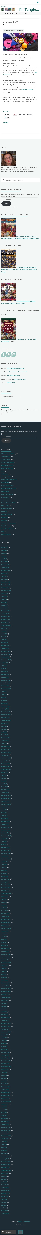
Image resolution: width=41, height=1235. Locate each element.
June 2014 (4, 867)
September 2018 (6, 758)
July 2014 (4, 865)
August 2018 (4, 761)
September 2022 (6, 660)
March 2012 (4, 945)
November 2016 (5, 798)
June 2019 (4, 743)
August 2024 (4, 593)
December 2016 (5, 795)
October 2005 (5, 1167)
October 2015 (5, 833)
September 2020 (6, 720)
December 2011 (5, 954)
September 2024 (6, 591)
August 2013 (4, 896)
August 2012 (4, 931)
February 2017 (5, 790)
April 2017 (4, 784)
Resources (4, 517)
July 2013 (4, 899)
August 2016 (4, 807)
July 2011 (4, 968)
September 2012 (6, 928)
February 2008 (5, 1087)
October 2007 (5, 1098)
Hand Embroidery (6, 500)
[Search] (3, 180)
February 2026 (5, 565)
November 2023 (5, 619)
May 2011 (4, 974)
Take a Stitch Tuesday (7, 529)
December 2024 (5, 582)
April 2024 (4, 605)
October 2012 (5, 925)
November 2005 (5, 1164)
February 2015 (5, 847)
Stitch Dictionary (6, 526)
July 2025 (4, 576)
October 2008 (5, 1064)
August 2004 (4, 1196)
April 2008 (4, 1081)
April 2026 (4, 559)
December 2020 (5, 712)
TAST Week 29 (11, 383)
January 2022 (5, 677)
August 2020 (4, 723)
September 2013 (6, 893)
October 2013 (5, 890)
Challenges (4, 474)
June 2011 (4, 971)
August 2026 (4, 547)
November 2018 (5, 752)
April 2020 (4, 732)
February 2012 (5, 948)
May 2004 (4, 1205)
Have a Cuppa (5, 505)
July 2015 (4, 841)
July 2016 (4, 810)
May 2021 (4, 697)
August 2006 (4, 1139)
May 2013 (4, 905)
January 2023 (5, 648)
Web (2, 531)
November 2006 (5, 1130)
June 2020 (4, 729)
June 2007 (4, 1110)
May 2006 (4, 1147)
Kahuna (20, 1221)
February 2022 (5, 674)
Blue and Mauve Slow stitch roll (15, 368)
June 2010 (4, 1006)
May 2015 (4, 844)
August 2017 (4, 772)
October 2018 (5, 755)
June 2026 (4, 553)
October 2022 (5, 657)
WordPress (27, 1221)
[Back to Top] (20, 1232)
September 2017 (6, 769)
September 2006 (6, 1136)
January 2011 (5, 986)
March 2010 (4, 1014)
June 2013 (4, 902)
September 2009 (6, 1032)
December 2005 (5, 1162)
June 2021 (4, 694)
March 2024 (4, 608)
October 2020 (5, 717)
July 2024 (4, 596)
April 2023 (4, 640)
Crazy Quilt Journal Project (8, 480)
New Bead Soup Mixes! (13, 375)
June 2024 (4, 599)
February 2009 (5, 1052)
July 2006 (4, 1141)
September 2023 (6, 625)
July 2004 (4, 1199)
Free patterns (5, 497)
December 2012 (5, 919)
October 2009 (5, 1029)
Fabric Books (5, 491)
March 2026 (4, 562)
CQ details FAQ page (27, 89)
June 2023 (4, 634)
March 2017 (4, 787)
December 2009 (5, 1023)
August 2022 (4, 663)
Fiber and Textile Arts (7, 494)
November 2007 (5, 1095)
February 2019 (5, 746)
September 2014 (6, 859)
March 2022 (4, 671)
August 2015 (4, 839)
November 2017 (5, 766)
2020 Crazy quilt (5, 456)
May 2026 (4, 556)
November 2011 (5, 957)
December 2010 (5, 989)
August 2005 (4, 1173)
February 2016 (5, 821)
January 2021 (5, 709)
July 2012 (4, 934)
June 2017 (4, 778)
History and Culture (6, 508)
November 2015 (5, 830)
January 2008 (5, 1089)
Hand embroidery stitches (8, 503)
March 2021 (4, 703)
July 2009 (4, 1038)
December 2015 (5, 827)
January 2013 (5, 916)
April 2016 (4, 815)
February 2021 (5, 706)
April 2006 (4, 1150)
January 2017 (5, 792)
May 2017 (4, 781)
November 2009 (5, 1026)
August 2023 (4, 628)
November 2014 (5, 853)
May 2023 (4, 637)
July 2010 (4, 1003)
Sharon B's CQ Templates (8, 523)
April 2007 (4, 1115)
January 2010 (5, 1020)
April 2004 (4, 1208)
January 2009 (5, 1055)
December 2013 (5, 885)
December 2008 (5, 1058)
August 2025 (4, 573)
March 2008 (4, 1084)
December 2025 (5, 570)
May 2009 (4, 1043)
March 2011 (4, 980)
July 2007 (4, 1107)
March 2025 (4, 579)
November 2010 (5, 991)
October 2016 (5, 801)
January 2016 (5, 824)
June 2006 (4, 1144)
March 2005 (4, 1185)
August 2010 (4, 1000)
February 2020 (5, 738)
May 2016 (4, 813)
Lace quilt (4, 511)
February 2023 (5, 645)
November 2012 (5, 922)
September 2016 (6, 804)
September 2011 (6, 963)
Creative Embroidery (7, 485)
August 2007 (4, 1104)
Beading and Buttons (7, 465)
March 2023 (4, 642)
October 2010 (5, 994)
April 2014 (4, 873)
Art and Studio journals (7, 462)
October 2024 (5, 588)
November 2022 (5, 654)
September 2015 (6, 836)
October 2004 (5, 1193)
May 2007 (4, 1113)
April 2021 (4, 700)
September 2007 (6, 1101)
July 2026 (4, 550)
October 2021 (5, 686)
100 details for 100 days (8, 454)
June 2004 (4, 1202)
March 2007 (4, 1118)
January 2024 (5, 614)
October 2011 (5, 960)
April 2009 (4, 1046)
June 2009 (4, 1040)
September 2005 (6, 1170)
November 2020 (5, 715)
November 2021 (5, 683)
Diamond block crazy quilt (8, 488)
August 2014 (4, 862)
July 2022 (4, 665)
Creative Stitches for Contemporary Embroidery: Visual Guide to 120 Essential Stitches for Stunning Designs (19, 270)
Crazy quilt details (14, 13)
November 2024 (5, 585)
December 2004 (5, 1190)
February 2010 (5, 1017)
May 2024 (4, 602)
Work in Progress (6, 534)
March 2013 (4, 911)
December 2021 (5, 680)
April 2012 (4, 942)
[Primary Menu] (37, 2)
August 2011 (4, 965)
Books (3, 471)
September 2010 (6, 997)
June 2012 (4, 937)
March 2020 (4, 735)
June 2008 (4, 1075)
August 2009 (4, 1035)
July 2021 (4, 691)
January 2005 (5, 1188)
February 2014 (5, 879)
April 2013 (4, 908)
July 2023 (4, 631)
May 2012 (4, 939)
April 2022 (4, 668)
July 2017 (4, 775)
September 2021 (6, 689)
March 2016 (4, 818)
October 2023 (5, 622)
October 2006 (5, 1133)
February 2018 (5, 764)
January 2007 (5, 1124)
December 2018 (5, 749)
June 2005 (4, 1176)
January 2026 (5, 567)
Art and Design (5, 459)
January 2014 (5, 882)
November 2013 (5, 888)
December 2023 (5, 616)
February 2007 (5, 1121)
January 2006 (5, 1159)
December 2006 (5, 1127)
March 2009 (4, 1049)
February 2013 (5, 914)
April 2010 (4, 1012)
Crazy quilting (5, 482)
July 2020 (4, 726)
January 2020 (5, 740)
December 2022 (5, 651)
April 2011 (4, 977)
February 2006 (5, 1156)
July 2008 (4, 1072)
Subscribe (6, 203)
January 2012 (5, 951)
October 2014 (5, 856)
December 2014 (5, 850)
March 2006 (4, 1153)
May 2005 (4, 1179)
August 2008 (4, 1069)
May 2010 (4, 1009)
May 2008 (4, 1078)
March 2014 (4, 876)
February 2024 (5, 611)
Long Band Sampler (6, 514)
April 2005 (4, 1182)
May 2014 (4, 870)
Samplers (4, 520)
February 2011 (5, 983)
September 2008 (6, 1066)
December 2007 (5, 1092)
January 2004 (5, 1213)
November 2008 (5, 1061)
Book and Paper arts (7, 468)
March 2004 (4, 1211)
